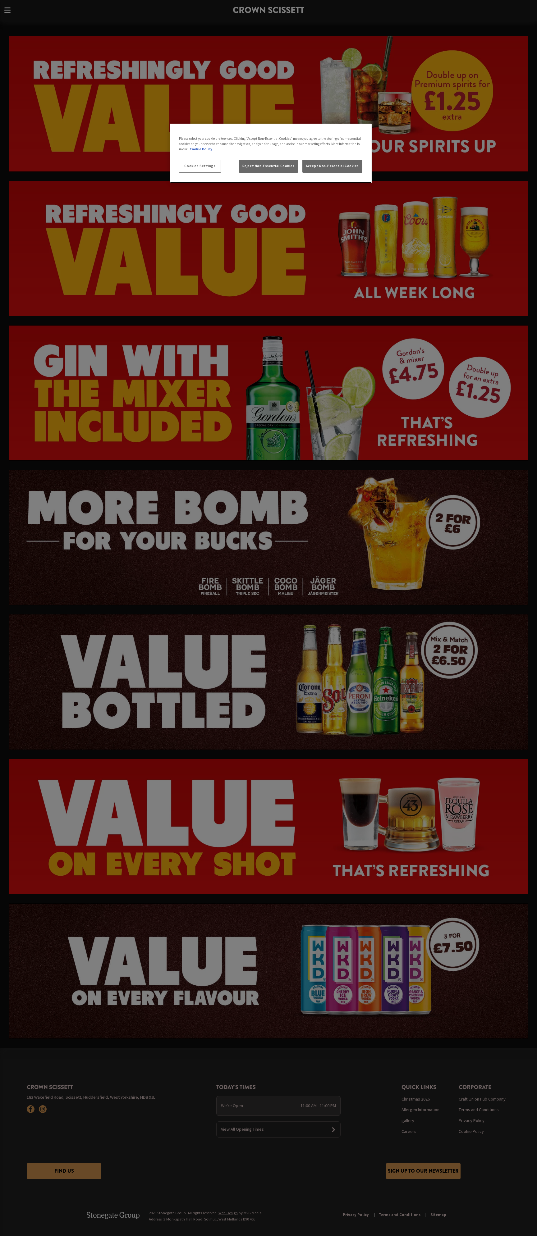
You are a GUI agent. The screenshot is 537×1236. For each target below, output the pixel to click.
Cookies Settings (199, 166)
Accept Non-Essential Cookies (332, 166)
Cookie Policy (201, 149)
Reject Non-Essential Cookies (268, 166)
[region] (271, 153)
